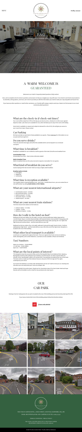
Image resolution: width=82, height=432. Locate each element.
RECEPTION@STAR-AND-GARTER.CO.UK (38, 414)
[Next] (73, 37)
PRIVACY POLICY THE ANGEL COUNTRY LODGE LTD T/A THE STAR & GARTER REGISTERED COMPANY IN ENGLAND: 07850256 (41, 421)
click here (53, 135)
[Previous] (8, 37)
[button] (4, 10)
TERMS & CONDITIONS (36, 418)
